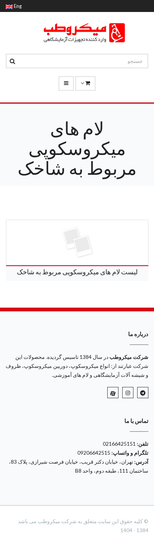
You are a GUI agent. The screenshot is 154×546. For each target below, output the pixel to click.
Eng (17, 6)
